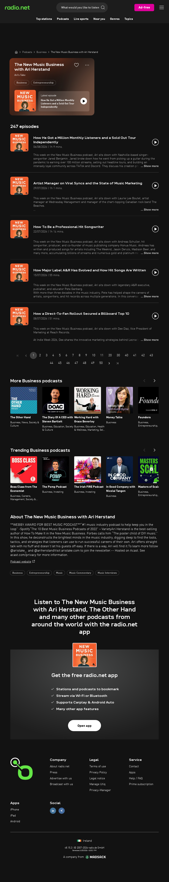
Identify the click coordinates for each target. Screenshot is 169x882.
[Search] (102, 7)
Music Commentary (80, 573)
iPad (13, 815)
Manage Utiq (97, 784)
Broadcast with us (61, 784)
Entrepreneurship (43, 83)
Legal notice (97, 778)
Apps (132, 772)
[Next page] (109, 363)
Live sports (81, 19)
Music (59, 573)
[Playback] (83, 101)
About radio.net (59, 766)
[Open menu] (161, 7)
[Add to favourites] (76, 65)
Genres (115, 19)
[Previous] (144, 379)
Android (15, 821)
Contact (134, 766)
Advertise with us (61, 778)
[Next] (154, 379)
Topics (128, 19)
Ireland (87, 840)
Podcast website (20, 561)
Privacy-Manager (100, 790)
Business (21, 83)
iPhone (14, 809)
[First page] (17, 355)
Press (53, 772)
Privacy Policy (98, 772)
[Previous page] (26, 355)
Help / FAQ (136, 778)
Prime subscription (141, 784)
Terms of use (97, 766)
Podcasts (63, 19)
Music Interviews (107, 573)
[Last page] (117, 363)
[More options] (87, 65)
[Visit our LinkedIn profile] (53, 810)
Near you (99, 19)
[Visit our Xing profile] (61, 810)
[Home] (16, 52)
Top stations (44, 19)
